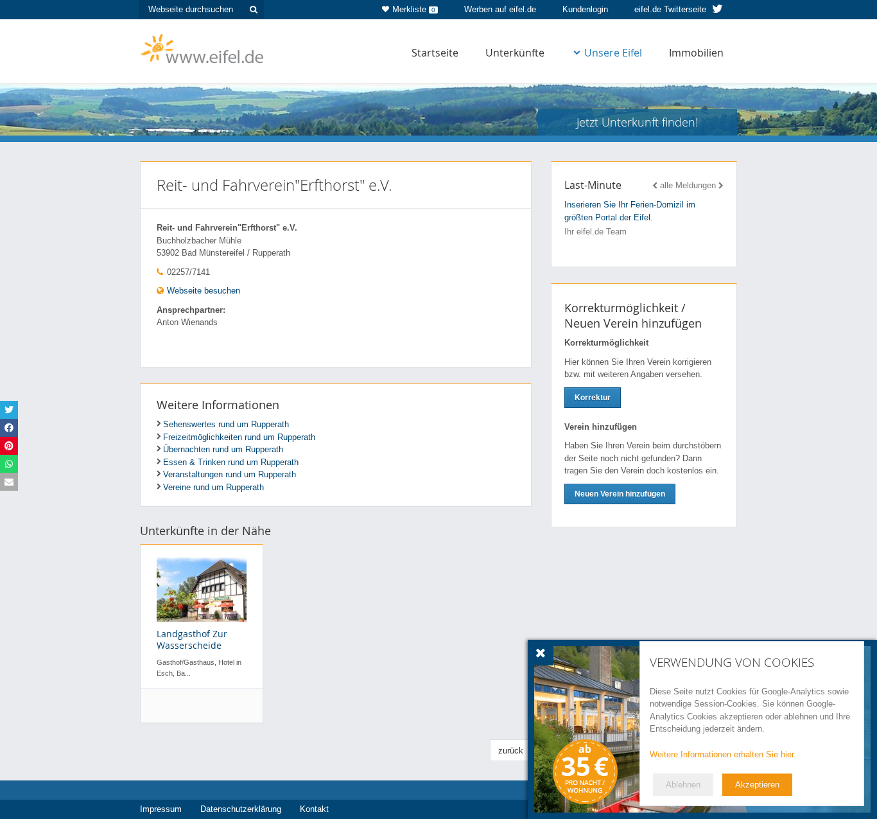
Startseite (435, 53)
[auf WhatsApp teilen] (9, 464)
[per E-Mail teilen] (9, 482)
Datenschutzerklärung (240, 809)
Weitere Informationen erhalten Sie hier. (723, 754)
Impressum (161, 809)
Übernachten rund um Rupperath (223, 449)
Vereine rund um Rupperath (213, 487)
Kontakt (314, 809)
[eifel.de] (202, 47)
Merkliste (413, 9)
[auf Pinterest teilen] (9, 446)
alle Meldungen (688, 185)
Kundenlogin (585, 9)
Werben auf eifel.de (500, 9)
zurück (510, 750)
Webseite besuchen (202, 290)
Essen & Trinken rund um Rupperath (231, 462)
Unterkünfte (514, 53)
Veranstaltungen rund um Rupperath (229, 474)
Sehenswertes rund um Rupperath (226, 424)
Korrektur (593, 397)
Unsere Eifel (613, 53)
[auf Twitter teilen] (9, 410)
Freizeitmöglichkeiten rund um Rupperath (239, 437)
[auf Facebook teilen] (9, 428)
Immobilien (696, 53)
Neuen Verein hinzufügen (620, 493)
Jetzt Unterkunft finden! (637, 122)
